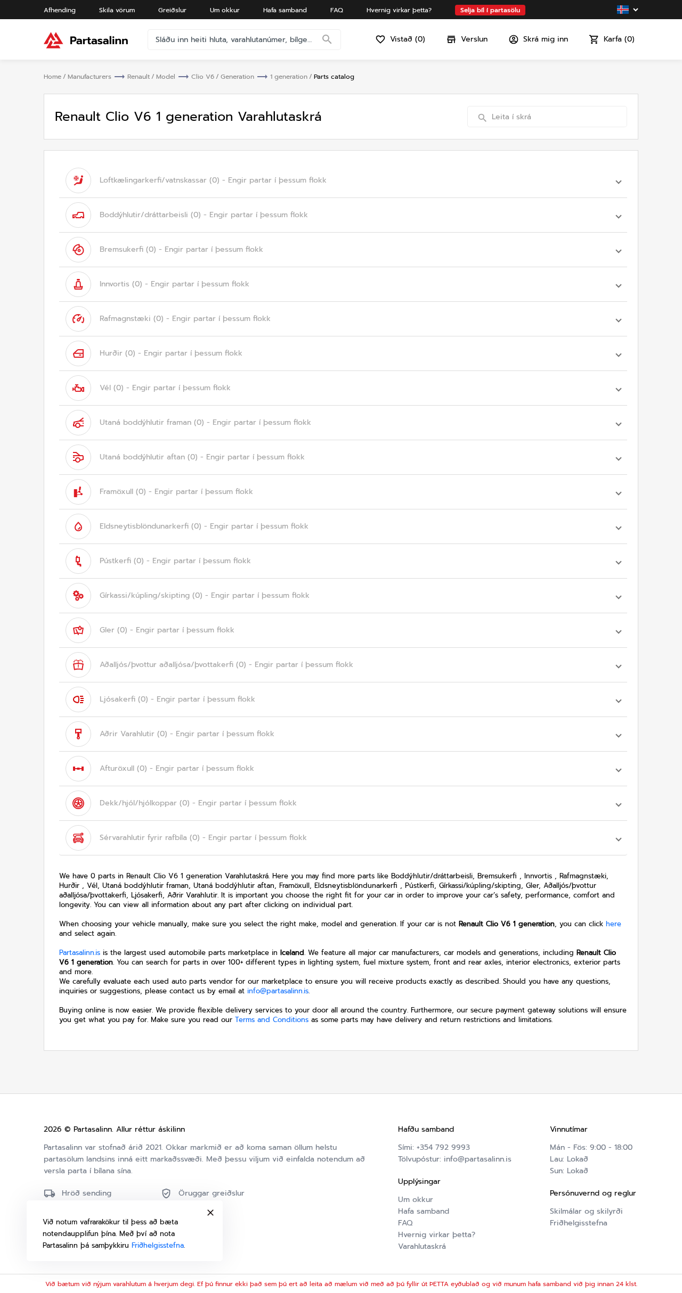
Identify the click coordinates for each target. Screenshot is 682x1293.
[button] (343, 180)
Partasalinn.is (79, 953)
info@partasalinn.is (277, 991)
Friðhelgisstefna (578, 1223)
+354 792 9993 (443, 1147)
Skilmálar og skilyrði (586, 1211)
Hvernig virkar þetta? (436, 1234)
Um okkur (415, 1199)
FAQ (405, 1223)
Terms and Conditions (271, 1020)
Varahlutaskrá (422, 1246)
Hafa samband (423, 1211)
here (613, 924)
